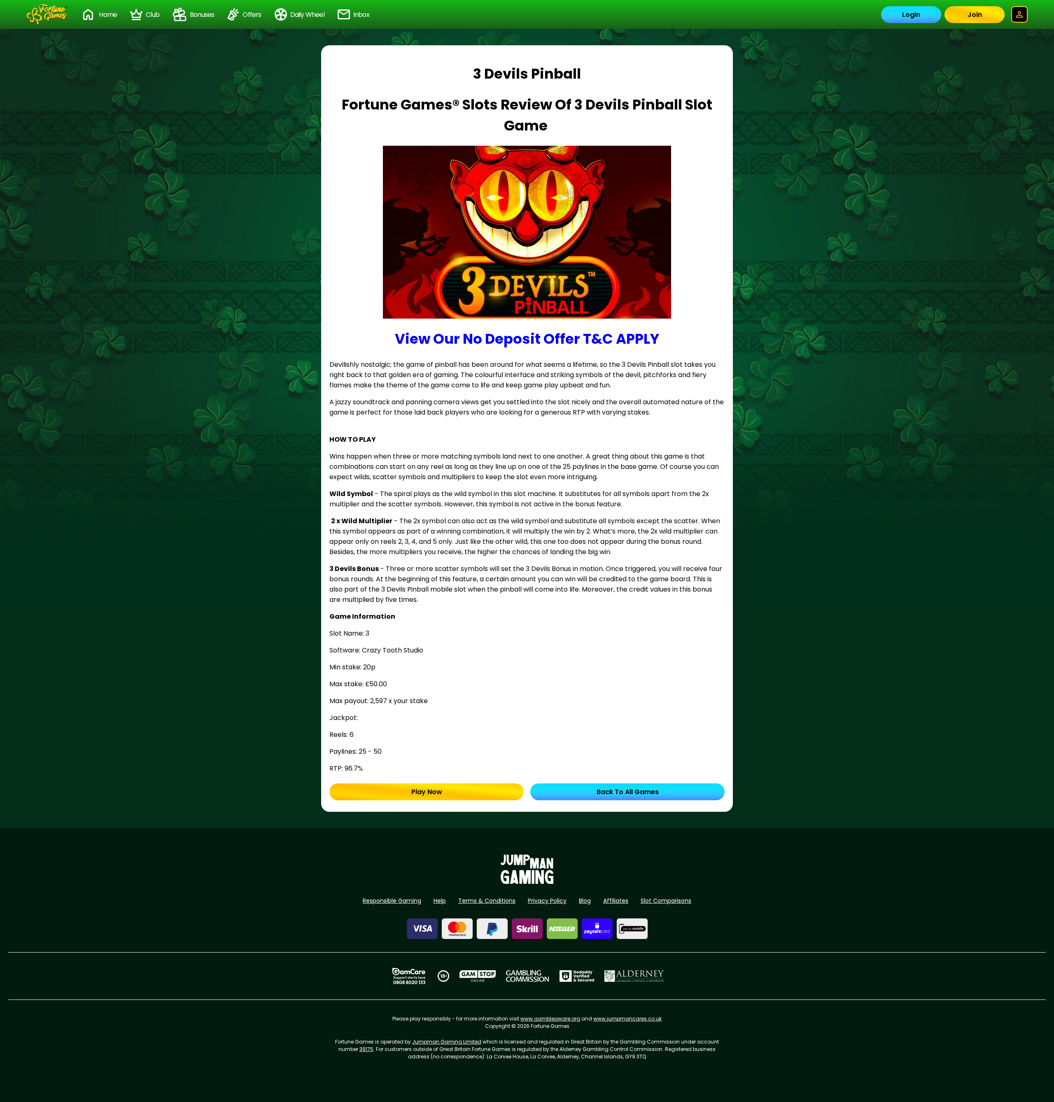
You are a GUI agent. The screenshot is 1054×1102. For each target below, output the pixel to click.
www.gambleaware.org (550, 1018)
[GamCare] (408, 976)
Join (975, 14)
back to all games (628, 792)
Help (440, 901)
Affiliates (615, 901)
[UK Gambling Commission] (527, 976)
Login (911, 14)
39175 (366, 1049)
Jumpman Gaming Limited (446, 1041)
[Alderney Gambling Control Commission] (634, 976)
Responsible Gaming (392, 901)
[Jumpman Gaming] (527, 881)
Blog (585, 901)
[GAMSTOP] (477, 976)
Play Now (426, 792)
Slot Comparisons (666, 901)
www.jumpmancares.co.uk (627, 1018)
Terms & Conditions (486, 901)
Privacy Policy (547, 901)
